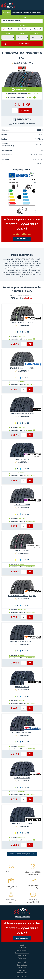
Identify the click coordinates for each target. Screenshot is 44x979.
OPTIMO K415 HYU (22, 323)
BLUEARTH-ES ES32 (22, 414)
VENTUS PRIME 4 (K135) (22, 641)
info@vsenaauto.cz (23, 917)
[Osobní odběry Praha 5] (11, 897)
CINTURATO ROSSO (22, 823)
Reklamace (22, 970)
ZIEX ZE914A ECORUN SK (22, 368)
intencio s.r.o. (25, 976)
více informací (22, 229)
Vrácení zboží (22, 967)
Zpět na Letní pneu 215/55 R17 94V (22, 854)
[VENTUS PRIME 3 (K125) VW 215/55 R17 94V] (22, 587)
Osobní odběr (22, 962)
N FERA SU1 (22, 459)
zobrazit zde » (28, 298)
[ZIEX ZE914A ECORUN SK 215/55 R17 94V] (22, 360)
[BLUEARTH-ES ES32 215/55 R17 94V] (22, 405)
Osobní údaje (22, 947)
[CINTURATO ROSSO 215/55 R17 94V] (22, 815)
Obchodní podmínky (22, 950)
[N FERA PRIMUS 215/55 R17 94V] (22, 496)
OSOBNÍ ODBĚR (36, 13)
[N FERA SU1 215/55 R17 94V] (22, 451)
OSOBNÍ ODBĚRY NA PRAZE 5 (24, 124)
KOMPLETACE (27, 13)
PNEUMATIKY (6, 13)
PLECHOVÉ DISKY (17, 13)
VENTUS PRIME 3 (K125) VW (22, 596)
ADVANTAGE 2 (22, 732)
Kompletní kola (22, 965)
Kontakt (22, 945)
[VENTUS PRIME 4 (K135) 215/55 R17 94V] (22, 633)
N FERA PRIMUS (22, 505)
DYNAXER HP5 (22, 778)
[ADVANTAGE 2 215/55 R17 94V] (22, 724)
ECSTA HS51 (22, 550)
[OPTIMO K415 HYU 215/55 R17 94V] (22, 314)
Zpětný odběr (22, 955)
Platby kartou (22, 958)
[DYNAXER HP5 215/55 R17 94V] (22, 769)
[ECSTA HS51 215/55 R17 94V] (22, 542)
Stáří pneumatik (22, 973)
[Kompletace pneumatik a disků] (33, 897)
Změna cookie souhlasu (22, 953)
